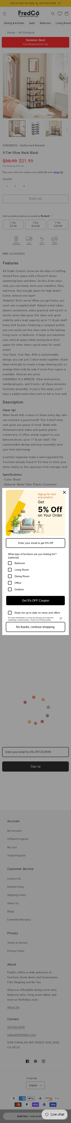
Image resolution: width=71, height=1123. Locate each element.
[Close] (64, 492)
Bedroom (20, 563)
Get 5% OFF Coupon (35, 600)
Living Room (22, 569)
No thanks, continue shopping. (35, 627)
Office (18, 582)
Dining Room (22, 576)
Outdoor (19, 589)
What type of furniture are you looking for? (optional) (32, 556)
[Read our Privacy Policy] (61, 618)
